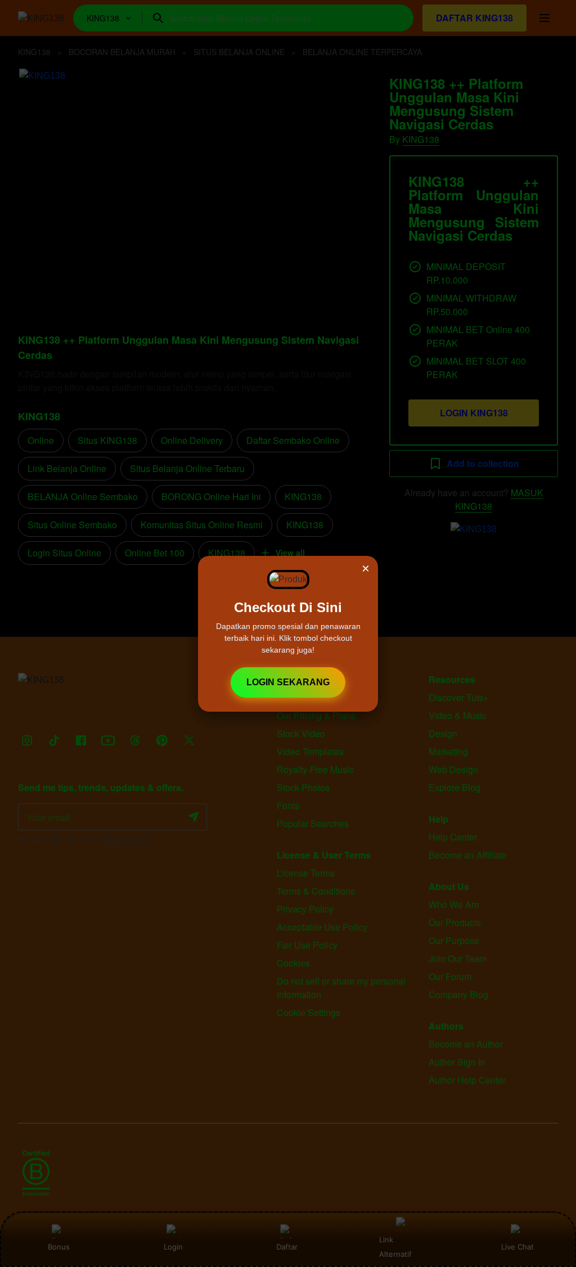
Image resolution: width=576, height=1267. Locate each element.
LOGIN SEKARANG (288, 682)
